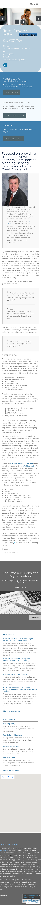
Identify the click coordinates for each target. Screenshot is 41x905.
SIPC (7, 850)
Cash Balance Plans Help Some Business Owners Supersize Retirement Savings (20, 689)
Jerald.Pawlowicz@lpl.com (14, 60)
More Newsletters (11, 711)
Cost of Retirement (11, 746)
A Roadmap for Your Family (15, 674)
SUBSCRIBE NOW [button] (14, 116)
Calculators (9, 719)
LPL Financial (28, 466)
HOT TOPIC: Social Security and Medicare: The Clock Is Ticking (16, 660)
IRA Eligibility (9, 724)
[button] (34, 4)
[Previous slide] (2, 18)
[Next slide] (38, 18)
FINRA (2, 850)
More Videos (20, 587)
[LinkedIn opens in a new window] (5, 65)
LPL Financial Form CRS (9, 844)
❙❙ (23, 22)
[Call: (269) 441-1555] (14, 543)
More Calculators (11, 770)
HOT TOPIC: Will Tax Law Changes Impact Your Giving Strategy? (18, 639)
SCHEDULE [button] (11, 92)
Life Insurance (9, 758)
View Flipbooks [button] (13, 139)
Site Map (3, 896)
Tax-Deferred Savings (12, 735)
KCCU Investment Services (21, 464)
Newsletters (9, 634)
